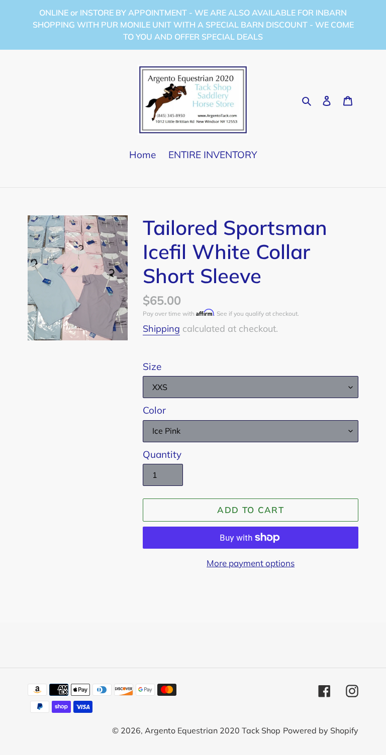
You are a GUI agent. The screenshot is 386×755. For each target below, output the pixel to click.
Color (154, 410)
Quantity (162, 454)
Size (152, 366)
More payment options (251, 563)
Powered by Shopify (320, 730)
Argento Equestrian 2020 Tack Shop (212, 730)
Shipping (161, 328)
